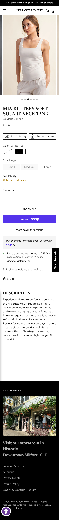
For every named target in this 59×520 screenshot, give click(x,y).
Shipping (8, 269)
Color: (14, 145)
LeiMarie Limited (13, 118)
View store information (19, 260)
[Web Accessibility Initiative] (6, 511)
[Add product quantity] (16, 197)
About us (8, 472)
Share (11, 279)
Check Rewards (55, 260)
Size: (9, 160)
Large (47, 167)
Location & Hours (13, 466)
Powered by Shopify (12, 508)
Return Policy (11, 484)
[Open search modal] (47, 10)
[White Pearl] (30, 151)
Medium (29, 167)
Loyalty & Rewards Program (19, 489)
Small (11, 167)
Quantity (8, 190)
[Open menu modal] (4, 10)
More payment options (29, 229)
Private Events (11, 477)
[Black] (19, 151)
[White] (8, 151)
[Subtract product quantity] (6, 197)
